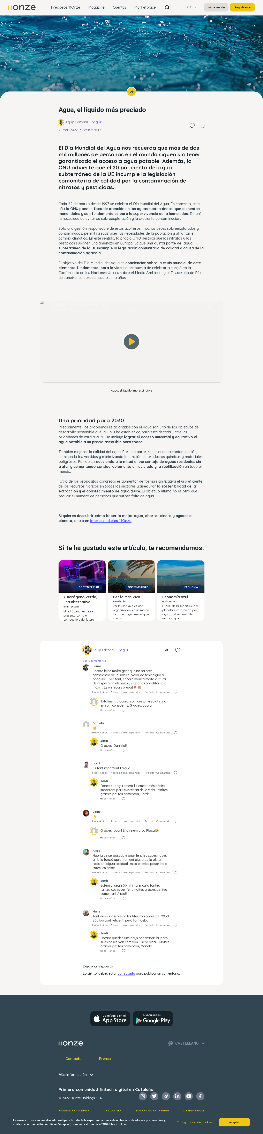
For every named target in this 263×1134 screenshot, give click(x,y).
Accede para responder (125, 691)
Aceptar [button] (234, 1122)
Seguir (97, 122)
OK (131, 374)
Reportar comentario (157, 691)
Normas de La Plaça (74, 1111)
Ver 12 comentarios (94, 660)
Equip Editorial (77, 122)
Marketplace (145, 7)
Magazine (96, 7)
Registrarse (242, 7)
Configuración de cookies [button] (195, 1122)
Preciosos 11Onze (65, 7)
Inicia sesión (216, 7)
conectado (126, 973)
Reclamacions (193, 1111)
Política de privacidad (152, 1111)
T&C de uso (112, 1111)
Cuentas (119, 7)
